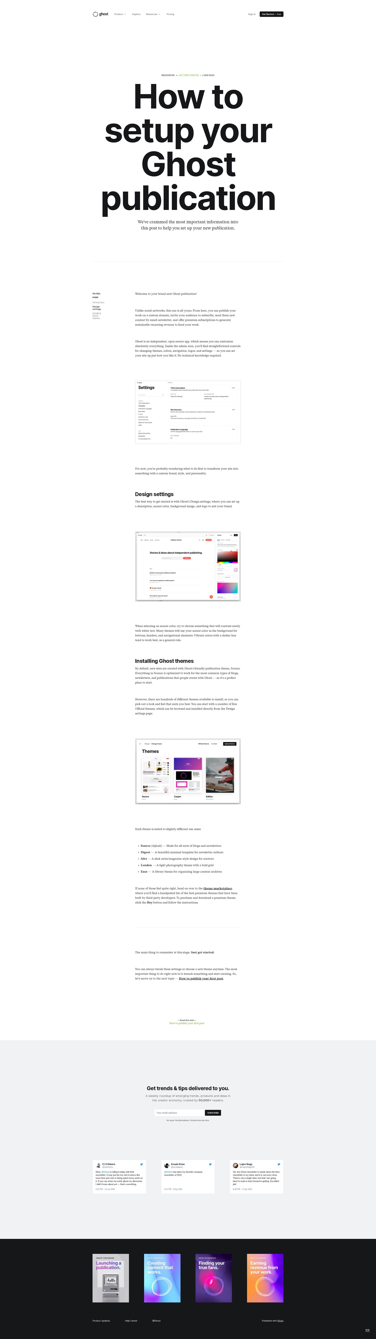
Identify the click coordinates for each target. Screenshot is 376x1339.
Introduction (98, 302)
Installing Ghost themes (97, 315)
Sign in (252, 14)
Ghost (280, 1320)
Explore (136, 14)
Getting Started (189, 75)
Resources (168, 75)
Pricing (170, 14)
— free (271, 14)
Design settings (97, 307)
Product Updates (101, 1320)
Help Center (131, 1320)
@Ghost (156, 1320)
